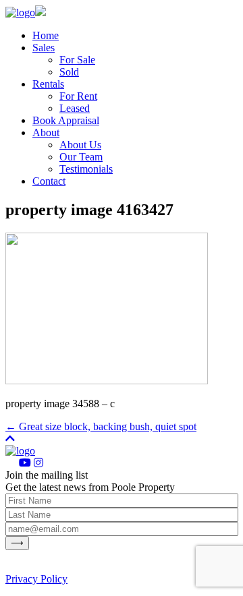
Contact (48, 181)
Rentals (48, 84)
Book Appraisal (65, 120)
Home (45, 35)
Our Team (81, 156)
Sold (69, 72)
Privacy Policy (36, 579)
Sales (43, 47)
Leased (74, 108)
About (45, 132)
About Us (80, 144)
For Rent (78, 96)
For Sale (77, 59)
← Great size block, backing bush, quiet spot (100, 426)
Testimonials (86, 169)
